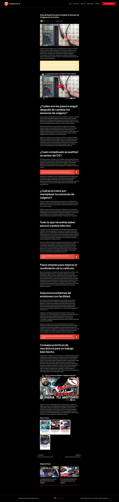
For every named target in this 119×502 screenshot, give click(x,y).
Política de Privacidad (86, 498)
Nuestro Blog (90, 3)
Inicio (70, 3)
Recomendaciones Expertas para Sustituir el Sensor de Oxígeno (68, 480)
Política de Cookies (103, 498)
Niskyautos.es (15, 4)
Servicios (83, 3)
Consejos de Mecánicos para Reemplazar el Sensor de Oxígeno (48, 480)
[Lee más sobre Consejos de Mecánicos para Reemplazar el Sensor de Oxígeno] (49, 471)
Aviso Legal (94, 498)
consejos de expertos (45, 485)
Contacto (97, 3)
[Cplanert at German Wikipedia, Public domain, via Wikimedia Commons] (59, 498)
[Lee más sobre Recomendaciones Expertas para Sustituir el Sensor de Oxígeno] (69, 471)
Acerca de (76, 3)
